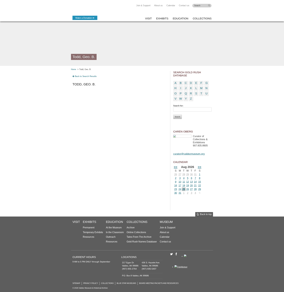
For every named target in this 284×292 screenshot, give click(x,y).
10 (180, 181)
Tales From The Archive (139, 237)
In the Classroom (115, 232)
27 (180, 174)
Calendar (170, 5)
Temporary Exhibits (93, 232)
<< (175, 167)
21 (195, 185)
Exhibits (162, 18)
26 (175, 174)
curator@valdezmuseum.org (189, 153)
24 (180, 189)
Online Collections (136, 232)
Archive (131, 227)
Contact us (184, 5)
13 (191, 181)
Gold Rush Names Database (142, 241)
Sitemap (76, 283)
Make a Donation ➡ (84, 18)
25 (183, 189)
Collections (202, 18)
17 (180, 185)
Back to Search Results (85, 76)
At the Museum (114, 227)
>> (199, 167)
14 (195, 181)
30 (191, 174)
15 (199, 181)
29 (187, 174)
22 (199, 185)
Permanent (88, 227)
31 (195, 174)
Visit (148, 18)
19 (187, 185)
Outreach (111, 237)
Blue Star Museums (126, 283)
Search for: (178, 106)
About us (158, 5)
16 (175, 185)
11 (184, 181)
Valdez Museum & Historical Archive (92, 8)
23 (175, 189)
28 (183, 174)
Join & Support (143, 5)
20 (191, 185)
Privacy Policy (90, 283)
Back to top (205, 214)
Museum (166, 221)
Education (180, 18)
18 (183, 185)
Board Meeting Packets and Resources (159, 283)
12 (187, 181)
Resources (88, 237)
